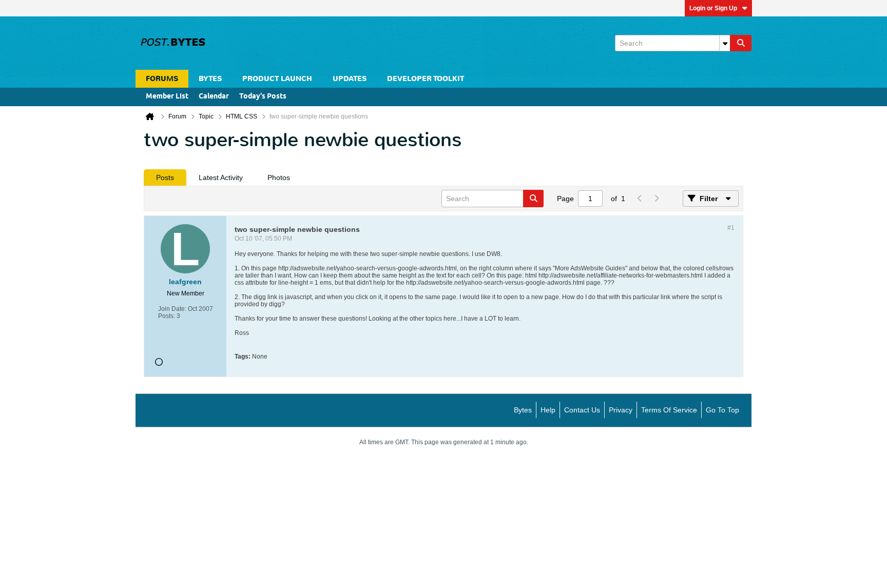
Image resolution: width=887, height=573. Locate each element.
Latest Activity (221, 177)
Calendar (214, 97)
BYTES (210, 79)
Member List (167, 97)
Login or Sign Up (713, 8)
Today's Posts (262, 97)
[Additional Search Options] (724, 43)
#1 (731, 227)
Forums (162, 79)
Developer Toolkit (425, 79)
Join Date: (172, 308)
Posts (165, 177)
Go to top (722, 410)
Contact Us (582, 410)
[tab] (165, 177)
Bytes (523, 410)
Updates (350, 79)
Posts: (166, 316)
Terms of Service (669, 410)
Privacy (620, 410)
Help (548, 410)
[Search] (740, 43)
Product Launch (277, 79)
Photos (278, 177)
